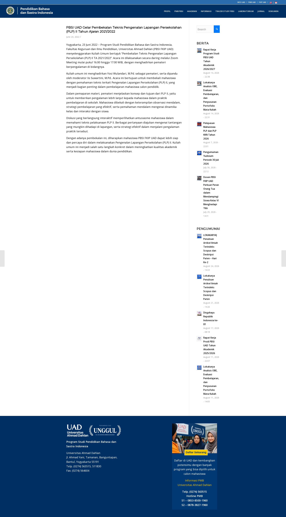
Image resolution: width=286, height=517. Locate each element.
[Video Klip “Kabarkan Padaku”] (283, 258)
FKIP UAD (262, 2)
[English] (270, 3)
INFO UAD (241, 2)
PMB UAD (252, 2)
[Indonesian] (276, 3)
